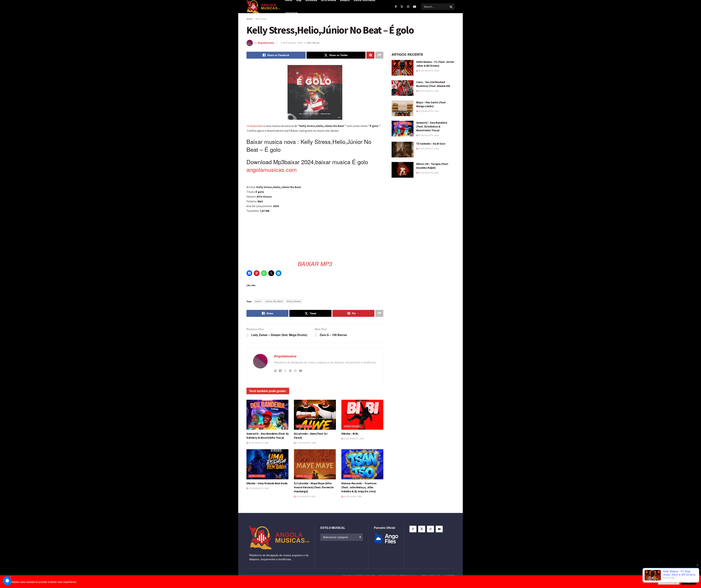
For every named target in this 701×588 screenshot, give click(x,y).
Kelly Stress (294, 301)
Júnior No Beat (274, 301)
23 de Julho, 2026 (352, 496)
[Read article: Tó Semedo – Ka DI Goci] (402, 149)
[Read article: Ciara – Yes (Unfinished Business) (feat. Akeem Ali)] (402, 88)
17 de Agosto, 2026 (306, 442)
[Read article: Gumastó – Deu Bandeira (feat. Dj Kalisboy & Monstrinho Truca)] (267, 415)
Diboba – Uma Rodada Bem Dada (267, 483)
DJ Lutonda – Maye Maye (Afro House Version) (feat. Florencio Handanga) (314, 487)
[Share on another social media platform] (379, 55)
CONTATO (291, 13)
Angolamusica (266, 42)
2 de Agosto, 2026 (305, 496)
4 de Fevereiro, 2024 (291, 42)
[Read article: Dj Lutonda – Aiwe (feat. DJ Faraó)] (315, 415)
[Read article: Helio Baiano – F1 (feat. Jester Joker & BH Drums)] (402, 68)
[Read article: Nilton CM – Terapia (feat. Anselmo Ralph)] (402, 170)
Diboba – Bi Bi (349, 433)
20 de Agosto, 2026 (428, 172)
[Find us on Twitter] (401, 6)
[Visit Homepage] (263, 6)
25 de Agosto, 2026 (428, 70)
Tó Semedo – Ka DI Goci (430, 143)
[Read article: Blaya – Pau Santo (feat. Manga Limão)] (402, 108)
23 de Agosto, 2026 (258, 442)
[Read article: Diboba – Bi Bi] (362, 415)
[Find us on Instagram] (408, 6)
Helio (258, 301)
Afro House (261, 18)
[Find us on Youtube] (414, 6)
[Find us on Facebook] (396, 6)
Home (249, 18)
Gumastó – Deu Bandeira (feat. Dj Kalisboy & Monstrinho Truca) (431, 126)
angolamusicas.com (271, 169)
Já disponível (254, 126)
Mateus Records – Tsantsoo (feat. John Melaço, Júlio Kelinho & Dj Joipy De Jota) (359, 487)
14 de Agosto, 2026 (258, 488)
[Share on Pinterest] (370, 55)
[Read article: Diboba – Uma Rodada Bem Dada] (267, 464)
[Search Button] (451, 6)
